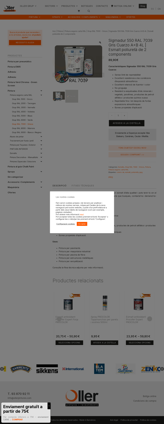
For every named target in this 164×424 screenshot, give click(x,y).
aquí (82, 214)
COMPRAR (17, 419)
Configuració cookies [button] (65, 224)
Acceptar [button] (82, 224)
